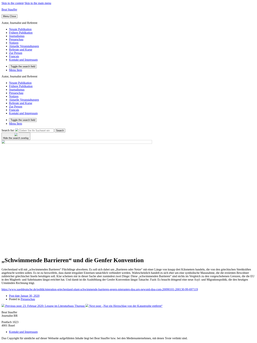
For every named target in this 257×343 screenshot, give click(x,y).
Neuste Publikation (20, 29)
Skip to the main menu (37, 3)
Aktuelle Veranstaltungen (24, 46)
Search (60, 130)
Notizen (13, 42)
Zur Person (15, 53)
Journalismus (16, 36)
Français (14, 56)
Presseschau (16, 39)
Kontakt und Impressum (23, 59)
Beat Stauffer (9, 9)
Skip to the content (13, 3)
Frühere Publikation (21, 32)
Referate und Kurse (20, 49)
